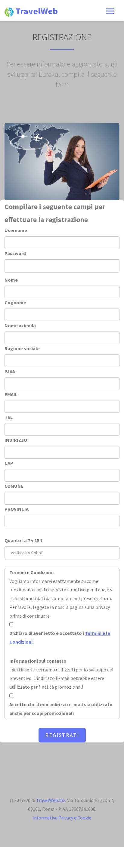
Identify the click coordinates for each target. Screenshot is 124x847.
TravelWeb (36, 11)
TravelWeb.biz (50, 800)
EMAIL (11, 394)
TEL (9, 417)
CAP (9, 463)
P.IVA (10, 371)
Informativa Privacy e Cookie (62, 818)
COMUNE (14, 486)
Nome (11, 280)
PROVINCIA (17, 509)
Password (15, 253)
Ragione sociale (22, 348)
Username (16, 230)
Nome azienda (20, 325)
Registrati (62, 735)
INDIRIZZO (16, 440)
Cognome (15, 302)
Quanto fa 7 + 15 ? (24, 540)
